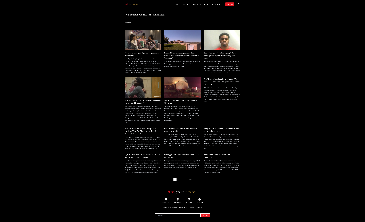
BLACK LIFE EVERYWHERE (200, 4)
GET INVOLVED (217, 4)
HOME (177, 4)
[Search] (238, 22)
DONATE (230, 4)
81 (184, 179)
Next (190, 179)
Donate (191, 208)
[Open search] (238, 4)
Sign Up (205, 215)
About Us (199, 208)
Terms (174, 208)
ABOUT (185, 4)
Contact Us (167, 208)
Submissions (183, 208)
